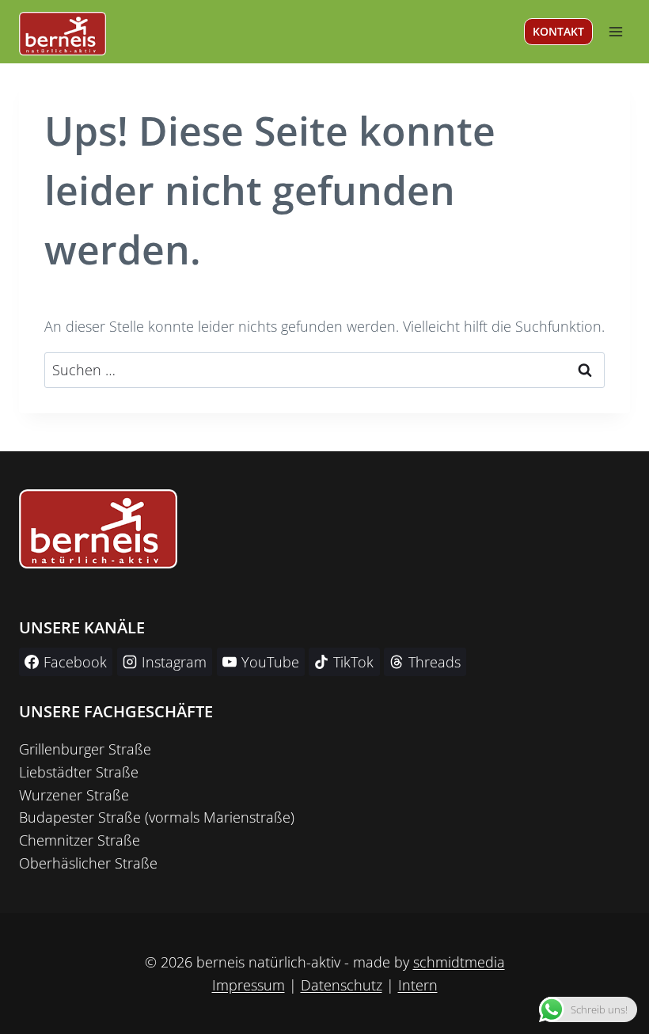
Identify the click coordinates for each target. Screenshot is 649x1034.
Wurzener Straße (74, 794)
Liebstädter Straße (79, 771)
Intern (418, 984)
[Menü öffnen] (615, 31)
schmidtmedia (459, 961)
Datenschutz (341, 984)
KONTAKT (558, 31)
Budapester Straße (80, 817)
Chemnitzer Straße (79, 840)
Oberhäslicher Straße (88, 862)
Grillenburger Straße (85, 748)
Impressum (248, 984)
